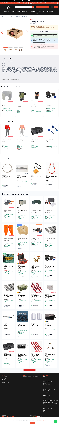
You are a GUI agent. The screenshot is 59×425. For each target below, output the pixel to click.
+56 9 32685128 (51, 2)
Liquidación (39, 7)
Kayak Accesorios (50, 11)
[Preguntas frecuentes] (57, 3)
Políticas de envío (5, 382)
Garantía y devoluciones (6, 378)
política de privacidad (44, 420)
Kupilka (31, 19)
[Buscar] (33, 7)
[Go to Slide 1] (5, 49)
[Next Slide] (27, 32)
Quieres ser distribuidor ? (27, 378)
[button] (14, 32)
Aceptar (32, 422)
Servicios (3, 379)
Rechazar (27, 422)
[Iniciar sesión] (52, 7)
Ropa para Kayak (33, 11)
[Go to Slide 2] (10, 49)
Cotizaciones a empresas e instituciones (31, 376)
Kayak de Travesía (15, 11)
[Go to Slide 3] (15, 49)
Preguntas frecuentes (47, 408)
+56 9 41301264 (43, 2)
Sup (27, 13)
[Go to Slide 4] (20, 49)
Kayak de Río (41, 11)
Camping (17, 13)
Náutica (32, 13)
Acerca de (4, 380)
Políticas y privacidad (47, 411)
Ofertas (43, 7)
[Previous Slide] (2, 32)
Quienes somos (5, 376)
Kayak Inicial (6, 11)
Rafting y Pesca (39, 13)
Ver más (30, 369)
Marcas (47, 7)
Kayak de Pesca (24, 11)
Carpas (22, 13)
